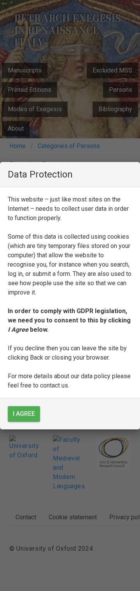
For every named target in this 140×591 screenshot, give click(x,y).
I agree (24, 413)
